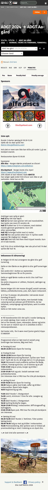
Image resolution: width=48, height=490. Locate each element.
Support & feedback (13, 482)
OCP (20, 68)
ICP (25, 68)
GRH (15, 68)
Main (2, 7)
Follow (37, 12)
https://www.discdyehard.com (14, 172)
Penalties (31, 68)
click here (13, 62)
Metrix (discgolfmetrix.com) (12, 145)
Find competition (12, 7)
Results (4, 68)
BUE (10, 68)
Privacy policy (34, 482)
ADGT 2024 (11, 26)
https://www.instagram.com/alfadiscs (17, 166)
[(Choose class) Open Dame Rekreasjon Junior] (12, 53)
